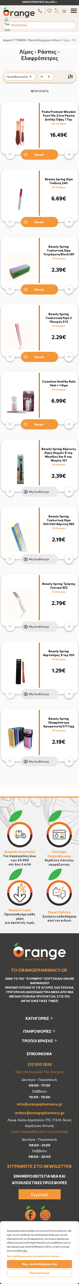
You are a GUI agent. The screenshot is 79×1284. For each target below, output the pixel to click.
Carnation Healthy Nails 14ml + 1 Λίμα (59, 383)
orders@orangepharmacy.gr (39, 1112)
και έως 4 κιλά (20, 864)
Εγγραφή (39, 1194)
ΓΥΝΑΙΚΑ (20, 40)
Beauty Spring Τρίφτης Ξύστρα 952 (58, 585)
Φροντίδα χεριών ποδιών (44, 40)
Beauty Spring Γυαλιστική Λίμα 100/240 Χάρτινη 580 (58, 520)
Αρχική (7, 40)
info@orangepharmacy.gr (39, 1104)
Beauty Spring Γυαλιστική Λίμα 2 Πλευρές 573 (59, 317)
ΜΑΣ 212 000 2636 (45, 1)
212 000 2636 (39, 1064)
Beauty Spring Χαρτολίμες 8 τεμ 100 (58, 653)
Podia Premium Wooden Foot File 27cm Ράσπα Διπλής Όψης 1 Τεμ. (59, 115)
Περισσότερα (39, 1273)
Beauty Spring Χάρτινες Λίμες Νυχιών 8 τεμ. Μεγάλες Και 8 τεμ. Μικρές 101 (59, 454)
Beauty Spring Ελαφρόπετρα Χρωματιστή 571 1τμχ (58, 722)
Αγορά (39, 154)
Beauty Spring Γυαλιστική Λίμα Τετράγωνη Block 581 (58, 250)
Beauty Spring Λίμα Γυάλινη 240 (59, 181)
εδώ (25, 1250)
